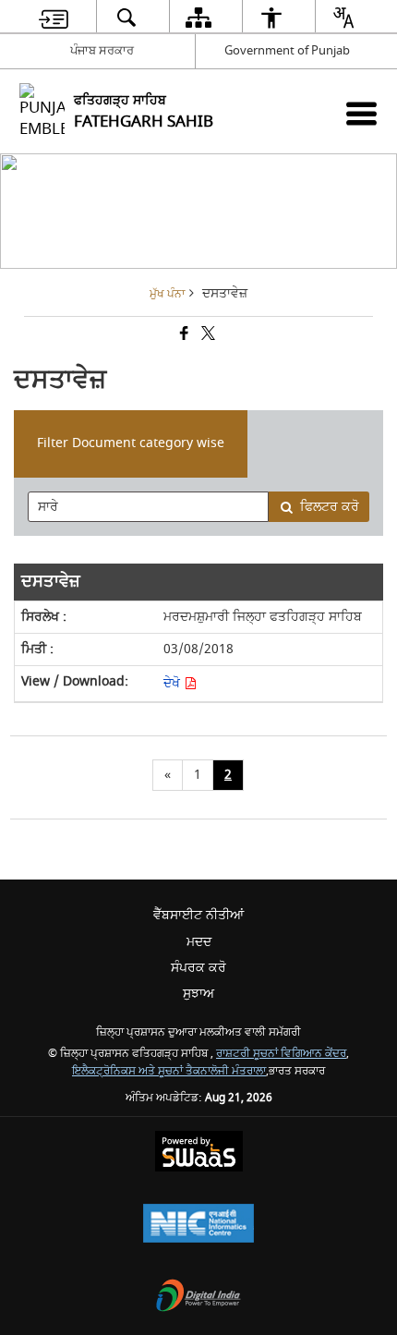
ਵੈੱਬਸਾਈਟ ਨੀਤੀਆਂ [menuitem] (198, 915)
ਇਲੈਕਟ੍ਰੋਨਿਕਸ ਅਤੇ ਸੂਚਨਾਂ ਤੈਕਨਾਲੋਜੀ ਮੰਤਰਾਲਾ (169, 1071)
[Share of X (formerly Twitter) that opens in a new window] (207, 336)
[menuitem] (53, 17)
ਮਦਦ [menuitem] (198, 942)
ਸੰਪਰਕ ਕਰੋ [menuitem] (198, 967)
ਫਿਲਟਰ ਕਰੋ (329, 506)
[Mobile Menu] (361, 113)
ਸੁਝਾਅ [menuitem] (198, 993)
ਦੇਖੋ (173, 683)
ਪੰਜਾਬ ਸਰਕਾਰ (102, 50)
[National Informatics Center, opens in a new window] (198, 1225)
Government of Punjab (287, 50)
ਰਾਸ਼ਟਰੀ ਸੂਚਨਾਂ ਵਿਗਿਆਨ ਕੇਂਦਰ (281, 1054)
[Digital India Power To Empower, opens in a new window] (198, 1297)
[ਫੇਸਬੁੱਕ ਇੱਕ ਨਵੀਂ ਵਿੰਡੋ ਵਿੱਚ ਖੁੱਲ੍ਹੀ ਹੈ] (183, 336)
